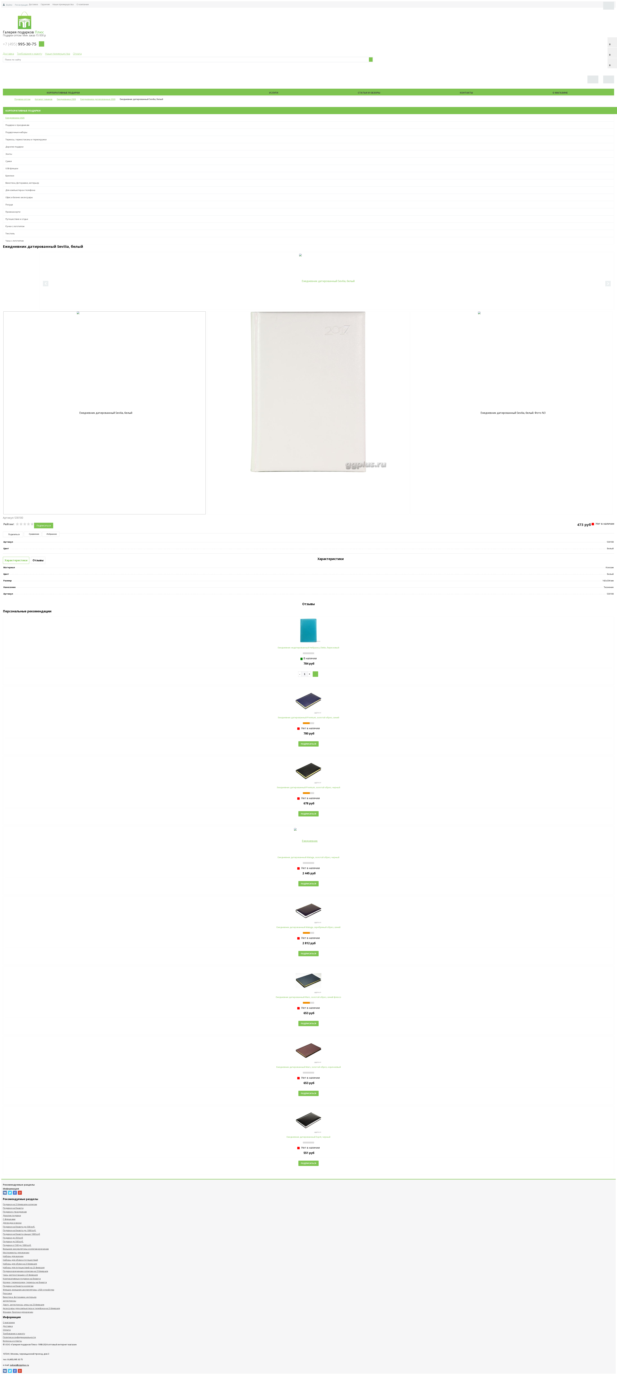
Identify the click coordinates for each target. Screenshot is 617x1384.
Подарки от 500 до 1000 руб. (17, 1245)
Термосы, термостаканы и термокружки (26, 139)
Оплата (77, 53)
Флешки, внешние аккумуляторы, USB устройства (28, 1289)
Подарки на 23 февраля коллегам (20, 1204)
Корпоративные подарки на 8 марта (22, 1278)
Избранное (51, 534)
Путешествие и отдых (16, 219)
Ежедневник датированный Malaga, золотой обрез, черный (308, 857)
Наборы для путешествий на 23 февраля (24, 1267)
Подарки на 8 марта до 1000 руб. (19, 1230)
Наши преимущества (63, 4)
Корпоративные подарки (63, 92)
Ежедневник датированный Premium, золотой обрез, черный (308, 787)
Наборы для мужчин (13, 1256)
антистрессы (9, 1300)
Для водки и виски (12, 1222)
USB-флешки (11, 168)
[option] (327, 281)
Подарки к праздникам (17, 125)
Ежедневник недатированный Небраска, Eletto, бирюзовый (308, 647)
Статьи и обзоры (369, 92)
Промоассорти (12, 211)
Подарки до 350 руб (13, 1237)
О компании (82, 4)
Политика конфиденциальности (19, 1337)
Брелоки (9, 175)
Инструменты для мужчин (16, 1252)
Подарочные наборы (16, 132)
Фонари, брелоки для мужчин (18, 1312)
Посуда (9, 204)
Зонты (8, 153)
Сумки (8, 161)
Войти (9, 4)
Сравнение (33, 534)
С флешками (9, 1219)
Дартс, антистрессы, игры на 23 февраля (23, 1304)
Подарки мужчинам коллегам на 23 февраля (25, 1271)
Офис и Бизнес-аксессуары (19, 197)
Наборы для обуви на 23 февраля (20, 1263)
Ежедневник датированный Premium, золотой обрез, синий (308, 717)
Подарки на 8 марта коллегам (18, 1286)
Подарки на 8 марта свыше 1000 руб (21, 1234)
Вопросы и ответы (12, 1340)
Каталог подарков (174, 92)
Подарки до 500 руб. (13, 1241)
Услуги (273, 92)
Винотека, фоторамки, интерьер (22, 182)
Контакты (466, 92)
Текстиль (10, 233)
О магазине (560, 92)
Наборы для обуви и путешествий (20, 1260)
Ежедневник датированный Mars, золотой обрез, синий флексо (308, 997)
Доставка (33, 4)
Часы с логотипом (14, 240)
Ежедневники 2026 (14, 117)
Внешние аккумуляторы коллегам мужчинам (26, 1248)
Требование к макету (29, 53)
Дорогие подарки (14, 146)
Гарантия (45, 4)
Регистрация (21, 4)
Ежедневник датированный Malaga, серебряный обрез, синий (308, 927)
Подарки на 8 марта (13, 1208)
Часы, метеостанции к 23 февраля (20, 1274)
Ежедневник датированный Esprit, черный (308, 1136)
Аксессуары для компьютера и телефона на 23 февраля (31, 1308)
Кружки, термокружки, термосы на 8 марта (25, 1282)
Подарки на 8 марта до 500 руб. (19, 1226)
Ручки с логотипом (14, 226)
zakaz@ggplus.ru (19, 1365)
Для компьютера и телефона (20, 190)
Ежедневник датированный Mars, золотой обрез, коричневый (308, 1067)
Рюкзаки (7, 1293)
